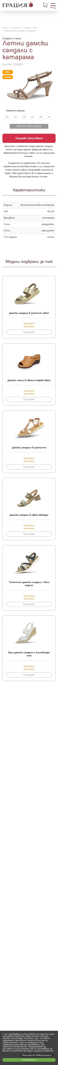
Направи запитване (29, 138)
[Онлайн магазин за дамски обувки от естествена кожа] (17, 5)
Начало (5, 28)
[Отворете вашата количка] (45, 4)
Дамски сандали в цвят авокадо (29, 515)
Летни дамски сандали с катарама (20, 31)
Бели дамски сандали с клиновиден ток (29, 654)
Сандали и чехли (30, 28)
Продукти (16, 28)
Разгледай (29, 332)
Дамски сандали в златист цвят (29, 313)
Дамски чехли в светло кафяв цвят (29, 380)
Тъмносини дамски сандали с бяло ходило (29, 584)
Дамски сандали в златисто (29, 447)
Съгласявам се (29, 1060)
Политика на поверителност (37, 1055)
